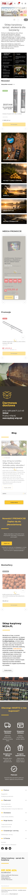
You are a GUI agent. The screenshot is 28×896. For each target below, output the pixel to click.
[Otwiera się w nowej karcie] (2, 848)
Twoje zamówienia (6, 824)
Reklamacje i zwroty (7, 834)
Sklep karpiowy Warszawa (8, 844)
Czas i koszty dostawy (7, 816)
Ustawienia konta (6, 826)
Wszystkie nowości (7, 84)
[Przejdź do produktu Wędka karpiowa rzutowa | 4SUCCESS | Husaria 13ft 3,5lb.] (14, 328)
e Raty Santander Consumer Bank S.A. (12, 809)
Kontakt (3, 842)
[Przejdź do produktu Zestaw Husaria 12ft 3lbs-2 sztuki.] (14, 100)
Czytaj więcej (14, 502)
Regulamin (18, 547)
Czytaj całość (7, 487)
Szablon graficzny (9, 894)
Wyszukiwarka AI (5, 885)
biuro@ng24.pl (6, 872)
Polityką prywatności (18, 550)
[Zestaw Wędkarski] (20, 71)
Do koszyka (14, 124)
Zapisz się (6, 543)
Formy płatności (6, 804)
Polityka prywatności (7, 796)
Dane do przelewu (6, 806)
